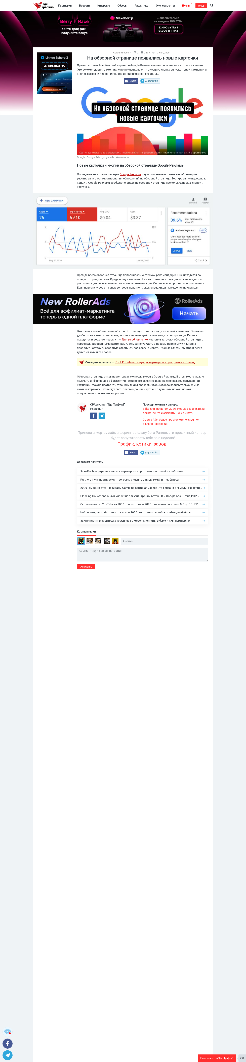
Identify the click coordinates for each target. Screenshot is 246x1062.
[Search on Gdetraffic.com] (211, 6)
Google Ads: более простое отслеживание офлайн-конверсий (171, 421)
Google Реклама (130, 174)
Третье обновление (135, 339)
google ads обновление (115, 157)
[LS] (54, 73)
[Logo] (43, 5)
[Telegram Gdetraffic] (102, 416)
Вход (201, 5)
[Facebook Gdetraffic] (93, 416)
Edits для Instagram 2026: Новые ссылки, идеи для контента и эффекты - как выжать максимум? (174, 411)
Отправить (86, 566)
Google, (81, 157)
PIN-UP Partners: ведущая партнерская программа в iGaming (155, 362)
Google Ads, (94, 157)
